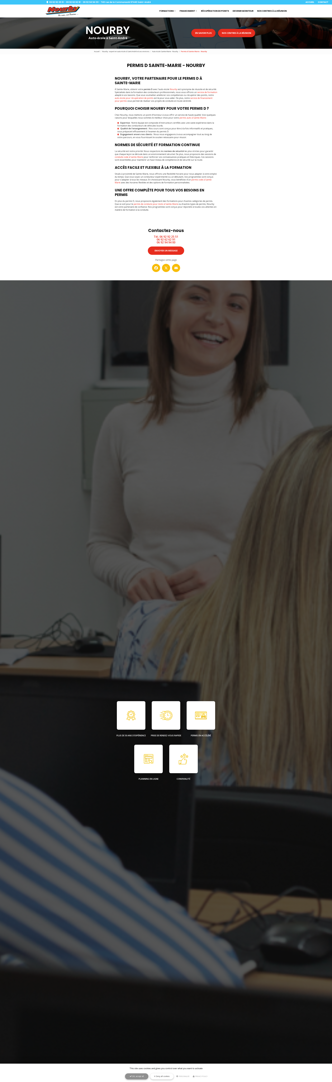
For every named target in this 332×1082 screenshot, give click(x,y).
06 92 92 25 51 (56, 2)
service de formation (207, 92)
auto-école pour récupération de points (134, 98)
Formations (166, 10)
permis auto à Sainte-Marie (192, 117)
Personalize (183, 1076)
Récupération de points (215, 10)
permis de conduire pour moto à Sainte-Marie (156, 204)
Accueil (310, 2)
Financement (187, 10)
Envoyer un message (166, 250)
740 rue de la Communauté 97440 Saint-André (126, 2)
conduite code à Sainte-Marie (129, 157)
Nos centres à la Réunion (272, 10)
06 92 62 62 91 (73, 2)
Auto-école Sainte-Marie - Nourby (165, 51)
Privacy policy (201, 1076)
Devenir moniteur (243, 10)
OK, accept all (138, 1076)
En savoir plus (203, 33)
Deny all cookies (162, 1076)
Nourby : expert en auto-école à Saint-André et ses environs (125, 51)
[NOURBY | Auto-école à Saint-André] (62, 11)
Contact (323, 2)
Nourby (173, 89)
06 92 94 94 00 (91, 2)
